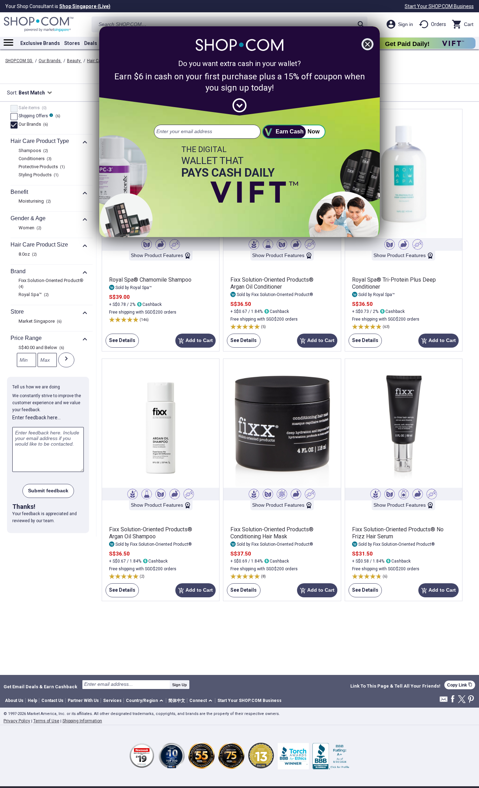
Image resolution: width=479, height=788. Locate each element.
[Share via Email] (443, 701)
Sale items (32, 108)
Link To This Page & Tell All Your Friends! (395, 686)
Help (32, 700)
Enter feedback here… (36, 417)
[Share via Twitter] (462, 699)
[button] (145, 700)
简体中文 (176, 700)
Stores (72, 43)
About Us (14, 700)
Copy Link (459, 685)
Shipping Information (82, 720)
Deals (90, 43)
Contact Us (52, 700)
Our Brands (50, 60)
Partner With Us (83, 700)
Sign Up (179, 685)
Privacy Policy (17, 720)
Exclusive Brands (40, 43)
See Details (120, 342)
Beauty (74, 60)
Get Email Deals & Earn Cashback (40, 686)
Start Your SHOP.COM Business (439, 6)
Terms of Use (46, 720)
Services (112, 700)
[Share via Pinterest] (471, 699)
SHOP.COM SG (19, 60)
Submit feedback (48, 490)
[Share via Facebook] (453, 699)
